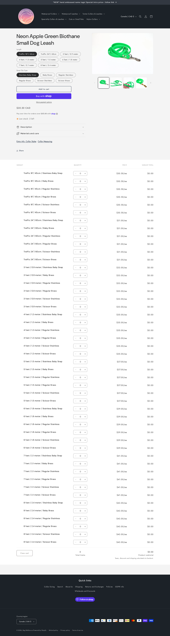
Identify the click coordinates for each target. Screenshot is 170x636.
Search (60, 587)
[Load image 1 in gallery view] (103, 83)
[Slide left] (94, 83)
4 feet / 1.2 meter (26, 59)
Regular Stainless (66, 75)
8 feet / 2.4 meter (48, 65)
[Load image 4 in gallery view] (141, 83)
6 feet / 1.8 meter (69, 59)
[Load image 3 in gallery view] (129, 83)
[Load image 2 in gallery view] (116, 83)
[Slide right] (150, 83)
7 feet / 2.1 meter (26, 65)
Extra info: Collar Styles (26, 141)
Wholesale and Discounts (85, 591)
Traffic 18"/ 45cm (26, 54)
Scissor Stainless (44, 80)
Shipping (79, 587)
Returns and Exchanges (94, 587)
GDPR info (119, 587)
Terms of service (77, 630)
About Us (69, 587)
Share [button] (21, 150)
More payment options (44, 102)
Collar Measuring (45, 141)
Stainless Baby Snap (27, 75)
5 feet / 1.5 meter (48, 59)
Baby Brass (47, 75)
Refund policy (53, 630)
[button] (50, 13)
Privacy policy (65, 630)
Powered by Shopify (39, 630)
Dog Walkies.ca (28, 630)
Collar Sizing (49, 587)
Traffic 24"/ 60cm (48, 54)
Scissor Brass (64, 80)
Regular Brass (25, 80)
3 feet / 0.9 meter (70, 54)
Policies (109, 587)
